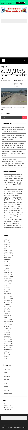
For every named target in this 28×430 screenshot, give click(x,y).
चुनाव (5, 383)
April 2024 (7, 291)
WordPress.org (8, 409)
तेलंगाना (15, 82)
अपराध (5, 373)
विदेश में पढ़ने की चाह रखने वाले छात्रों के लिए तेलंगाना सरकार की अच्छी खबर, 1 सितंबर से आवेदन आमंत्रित (13, 153)
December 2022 (8, 321)
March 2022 (7, 338)
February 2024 (8, 295)
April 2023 (7, 314)
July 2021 (6, 353)
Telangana (16, 84)
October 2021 (8, 347)
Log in (6, 404)
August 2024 (7, 284)
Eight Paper (13, 427)
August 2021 (7, 351)
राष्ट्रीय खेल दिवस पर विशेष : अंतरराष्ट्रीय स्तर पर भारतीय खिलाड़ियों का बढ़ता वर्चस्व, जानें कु (13, 190)
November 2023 (8, 300)
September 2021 (8, 349)
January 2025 (8, 274)
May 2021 (7, 357)
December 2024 (8, 276)
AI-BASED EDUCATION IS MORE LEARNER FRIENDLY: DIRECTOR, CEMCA (13, 204)
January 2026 (8, 252)
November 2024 (8, 278)
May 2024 (7, 289)
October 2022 (8, 325)
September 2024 (8, 282)
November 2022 (8, 323)
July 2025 (6, 263)
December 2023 (8, 299)
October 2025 (8, 258)
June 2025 (7, 265)
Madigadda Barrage (19, 83)
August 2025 (7, 261)
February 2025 (8, 272)
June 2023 (7, 310)
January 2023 (8, 319)
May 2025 (7, 267)
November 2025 (8, 256)
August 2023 (7, 306)
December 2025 (8, 254)
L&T (22, 82)
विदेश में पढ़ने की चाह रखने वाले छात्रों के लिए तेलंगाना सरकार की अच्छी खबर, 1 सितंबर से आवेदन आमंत (13, 201)
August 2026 (7, 239)
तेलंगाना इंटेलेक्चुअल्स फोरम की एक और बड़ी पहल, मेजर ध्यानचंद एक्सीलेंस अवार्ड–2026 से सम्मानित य (13, 176)
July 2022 (7, 330)
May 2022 (7, 334)
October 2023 (8, 302)
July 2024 (6, 286)
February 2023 (8, 317)
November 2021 (8, 345)
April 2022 (7, 336)
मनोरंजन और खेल (8, 394)
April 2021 (7, 358)
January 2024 (8, 297)
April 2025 (7, 269)
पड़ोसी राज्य (6, 390)
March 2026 (7, 248)
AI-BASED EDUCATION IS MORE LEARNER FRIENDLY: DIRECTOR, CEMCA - (13, 221)
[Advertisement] (14, 43)
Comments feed (8, 407)
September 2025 (8, 259)
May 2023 (7, 312)
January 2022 (8, 342)
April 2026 (7, 246)
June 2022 (7, 332)
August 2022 (7, 329)
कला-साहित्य (7, 376)
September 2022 (8, 327)
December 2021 (8, 343)
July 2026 (7, 241)
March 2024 (7, 293)
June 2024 (7, 287)
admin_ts (7, 82)
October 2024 (8, 280)
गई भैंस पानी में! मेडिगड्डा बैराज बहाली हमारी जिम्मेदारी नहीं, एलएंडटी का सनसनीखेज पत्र (14, 74)
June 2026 (7, 243)
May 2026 (7, 244)
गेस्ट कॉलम (6, 380)
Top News (21, 80)
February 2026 (8, 250)
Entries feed (7, 406)
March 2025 (7, 271)
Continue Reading (5, 113)
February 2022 (8, 340)
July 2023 (7, 308)
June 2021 (7, 355)
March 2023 (7, 315)
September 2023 (8, 304)
